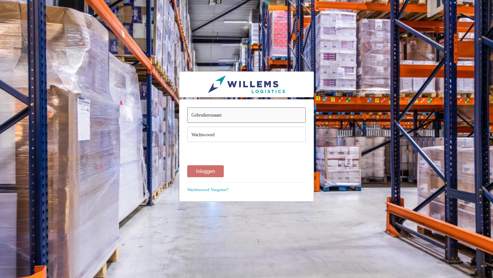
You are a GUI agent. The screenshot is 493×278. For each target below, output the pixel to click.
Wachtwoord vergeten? (207, 189)
